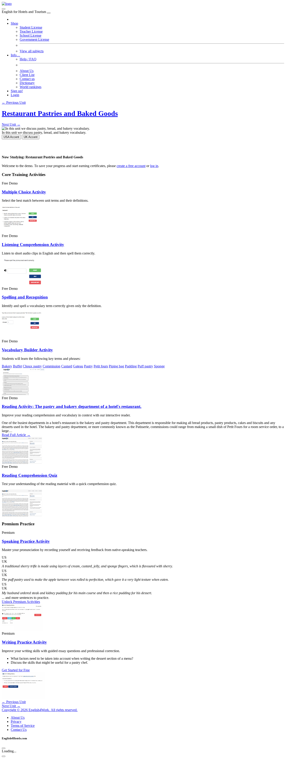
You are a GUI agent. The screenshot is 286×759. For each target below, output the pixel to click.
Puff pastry (145, 366)
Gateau (78, 366)
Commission (51, 366)
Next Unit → (11, 124)
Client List (27, 75)
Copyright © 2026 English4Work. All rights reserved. (40, 710)
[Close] (48, 13)
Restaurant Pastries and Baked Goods (60, 113)
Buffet (17, 366)
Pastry (88, 366)
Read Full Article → (16, 435)
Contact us (27, 79)
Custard (66, 366)
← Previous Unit (14, 102)
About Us (27, 71)
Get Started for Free (16, 670)
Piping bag (116, 366)
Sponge (159, 366)
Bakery (7, 366)
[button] (143, 557)
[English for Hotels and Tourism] (7, 4)
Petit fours (101, 366)
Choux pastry (32, 366)
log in (154, 166)
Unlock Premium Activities (21, 602)
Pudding (131, 366)
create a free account (131, 166)
